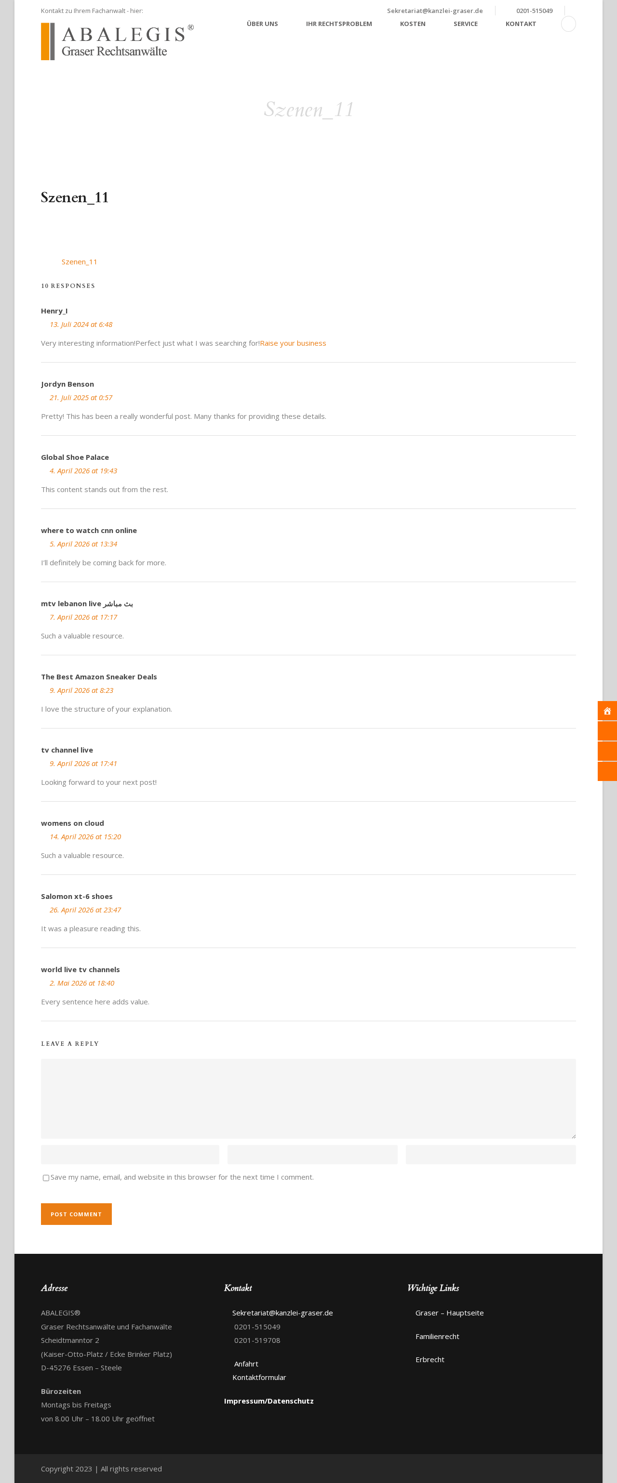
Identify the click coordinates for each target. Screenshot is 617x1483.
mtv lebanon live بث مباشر (87, 603)
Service (466, 23)
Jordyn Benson (67, 384)
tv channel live (67, 750)
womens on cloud (72, 823)
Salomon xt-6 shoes (77, 896)
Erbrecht (430, 1359)
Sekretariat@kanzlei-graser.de (435, 10)
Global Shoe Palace (75, 457)
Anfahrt (245, 1363)
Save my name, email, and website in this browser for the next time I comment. (182, 1177)
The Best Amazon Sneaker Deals (99, 676)
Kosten (413, 23)
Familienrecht (437, 1336)
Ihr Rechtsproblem (339, 23)
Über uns (262, 23)
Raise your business (293, 343)
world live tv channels (80, 969)
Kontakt (521, 23)
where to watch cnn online (89, 530)
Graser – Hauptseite (450, 1312)
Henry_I (54, 310)
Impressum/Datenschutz (269, 1400)
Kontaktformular (259, 1377)
